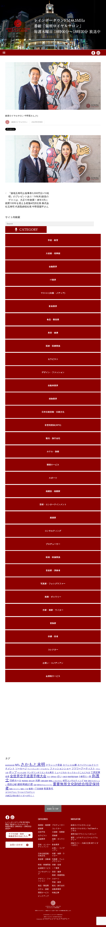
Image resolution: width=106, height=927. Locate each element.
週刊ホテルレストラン (44, 785)
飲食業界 (55, 845)
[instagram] (98, 52)
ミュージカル (60, 772)
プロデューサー (58, 825)
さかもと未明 (33, 764)
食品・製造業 (43, 886)
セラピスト (42, 835)
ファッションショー (60, 768)
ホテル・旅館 (43, 889)
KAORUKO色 (9, 765)
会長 (7, 776)
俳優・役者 (56, 865)
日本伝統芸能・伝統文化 (44, 854)
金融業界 (41, 839)
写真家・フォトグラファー (58, 860)
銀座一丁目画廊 (36, 789)
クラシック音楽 (54, 765)
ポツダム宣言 (21, 772)
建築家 (40, 828)
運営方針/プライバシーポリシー (83, 834)
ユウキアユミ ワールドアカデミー (20, 792)
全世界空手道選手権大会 (28, 776)
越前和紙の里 (25, 784)
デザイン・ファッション (44, 880)
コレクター (56, 828)
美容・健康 (56, 872)
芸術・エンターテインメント (44, 846)
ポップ (13, 772)
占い (59, 776)
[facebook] (93, 52)
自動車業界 (56, 889)
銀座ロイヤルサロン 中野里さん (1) (21, 115)
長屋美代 (48, 788)
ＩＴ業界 (55, 868)
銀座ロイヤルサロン (19, 122)
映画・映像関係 (44, 865)
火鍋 (37, 780)
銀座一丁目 (24, 789)
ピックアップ (43, 896)
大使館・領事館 (58, 832)
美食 (85, 781)
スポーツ (55, 879)
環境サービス (43, 893)
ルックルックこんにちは (78, 772)
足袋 (35, 785)
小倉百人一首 (85, 776)
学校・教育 (56, 882)
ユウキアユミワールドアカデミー (56, 919)
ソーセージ (21, 768)
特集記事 (55, 893)
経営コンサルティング (73, 780)
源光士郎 (32, 781)
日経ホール (15, 780)
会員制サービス (44, 868)
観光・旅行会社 (58, 886)
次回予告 (41, 832)
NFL (17, 764)
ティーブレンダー (33, 769)
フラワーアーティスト (83, 768)
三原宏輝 (95, 772)
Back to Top (53, 808)
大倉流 (64, 776)
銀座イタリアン (14, 789)
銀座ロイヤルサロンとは (81, 825)
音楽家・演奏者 (44, 859)
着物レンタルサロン (55, 781)
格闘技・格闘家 (44, 825)
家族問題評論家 (72, 776)
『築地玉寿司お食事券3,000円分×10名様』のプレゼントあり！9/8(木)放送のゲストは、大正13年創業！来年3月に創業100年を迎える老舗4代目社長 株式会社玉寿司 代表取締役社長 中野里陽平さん (27, 200)
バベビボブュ (44, 769)
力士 (48, 776)
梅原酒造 (25, 781)
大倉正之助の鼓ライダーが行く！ (19, 795)
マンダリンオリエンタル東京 (40, 772)
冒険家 (54, 835)
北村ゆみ (54, 776)
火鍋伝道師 (44, 781)
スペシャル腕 (70, 765)
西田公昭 (12, 784)
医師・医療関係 (58, 875)
